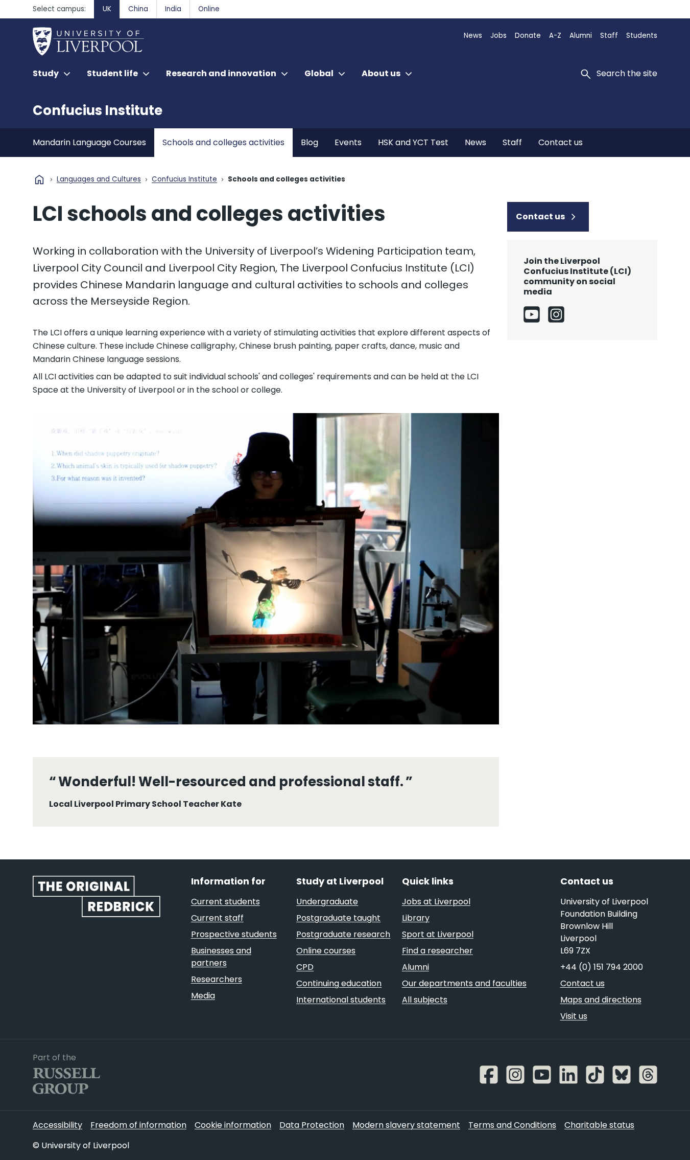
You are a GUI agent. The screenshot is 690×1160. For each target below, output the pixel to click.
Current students (225, 901)
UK (107, 9)
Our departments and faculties (464, 983)
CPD (305, 967)
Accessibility (57, 1125)
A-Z (555, 35)
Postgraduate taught (338, 918)
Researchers (216, 979)
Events (348, 142)
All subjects (424, 1000)
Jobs (498, 35)
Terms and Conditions (512, 1125)
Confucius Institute (97, 110)
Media (203, 996)
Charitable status (599, 1125)
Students (641, 35)
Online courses (325, 951)
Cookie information (233, 1125)
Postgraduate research (343, 934)
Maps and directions (600, 1000)
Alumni (580, 35)
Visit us (573, 1016)
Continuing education (339, 983)
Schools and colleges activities (223, 142)
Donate (528, 35)
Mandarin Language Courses (89, 142)
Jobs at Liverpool (436, 901)
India (173, 9)
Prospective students (234, 934)
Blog (309, 142)
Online (209, 9)
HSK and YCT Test (413, 142)
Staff (609, 35)
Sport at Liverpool (437, 934)
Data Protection (311, 1125)
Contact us (560, 142)
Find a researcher (437, 951)
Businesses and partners (221, 957)
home (39, 179)
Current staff (217, 918)
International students (341, 1000)
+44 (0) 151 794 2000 (601, 967)
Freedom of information (138, 1125)
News (473, 35)
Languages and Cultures (99, 179)
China (138, 9)
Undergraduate (327, 901)
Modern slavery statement (406, 1125)
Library (416, 918)
